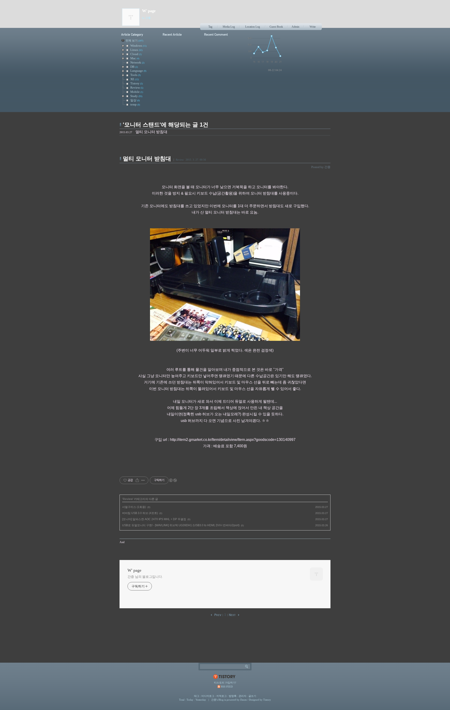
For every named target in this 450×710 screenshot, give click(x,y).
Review (180, 159)
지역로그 (221, 696)
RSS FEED (227, 686)
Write (313, 26)
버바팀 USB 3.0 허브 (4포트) (140, 513)
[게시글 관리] (143, 480)
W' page (148, 10)
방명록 (232, 696)
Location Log (252, 26)
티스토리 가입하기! (225, 682)
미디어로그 (207, 696)
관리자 (242, 696)
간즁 (213, 699)
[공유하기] (137, 480)
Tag (210, 26)
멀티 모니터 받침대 (147, 158)
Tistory (267, 699)
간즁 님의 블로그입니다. (145, 577)
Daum (243, 699)
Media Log (229, 26)
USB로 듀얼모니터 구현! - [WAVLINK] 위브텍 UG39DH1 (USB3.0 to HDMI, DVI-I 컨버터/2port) (181, 525)
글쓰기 (252, 696)
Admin (295, 26)
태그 (196, 696)
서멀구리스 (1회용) (134, 507)
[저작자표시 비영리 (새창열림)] (173, 480)
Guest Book (276, 26)
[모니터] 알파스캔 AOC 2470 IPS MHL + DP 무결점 (154, 519)
